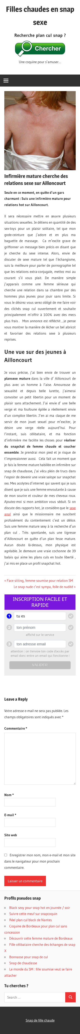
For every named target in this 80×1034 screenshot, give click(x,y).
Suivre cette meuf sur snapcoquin (33, 913)
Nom (9, 795)
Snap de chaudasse (23, 963)
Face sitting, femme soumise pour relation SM (40, 580)
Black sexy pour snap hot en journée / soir (39, 907)
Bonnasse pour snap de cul (28, 957)
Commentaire (15, 728)
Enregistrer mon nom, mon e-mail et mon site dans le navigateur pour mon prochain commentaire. (39, 861)
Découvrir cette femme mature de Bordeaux (40, 938)
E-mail (10, 815)
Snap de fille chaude (40, 1020)
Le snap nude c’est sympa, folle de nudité (43, 586)
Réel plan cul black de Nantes (30, 920)
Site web (10, 835)
